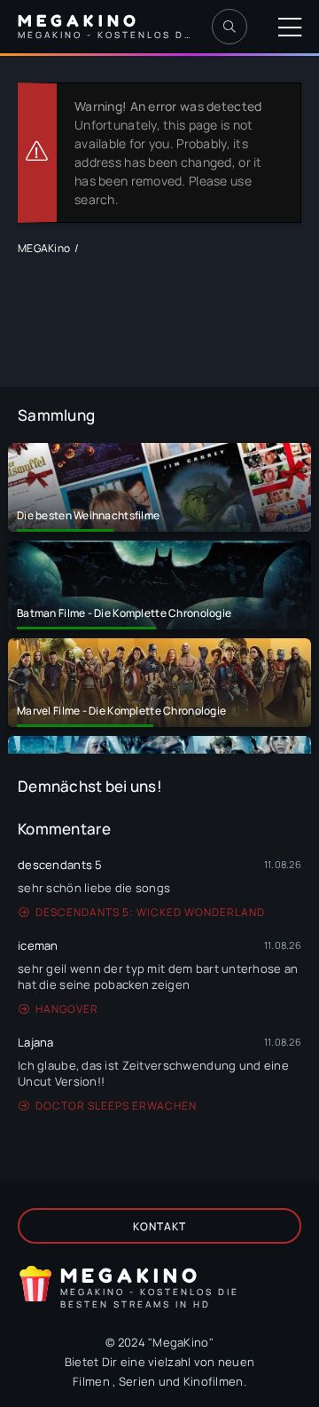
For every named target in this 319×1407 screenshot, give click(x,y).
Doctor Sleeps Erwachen (116, 1105)
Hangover (66, 1008)
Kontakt (159, 1226)
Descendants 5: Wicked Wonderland (150, 912)
